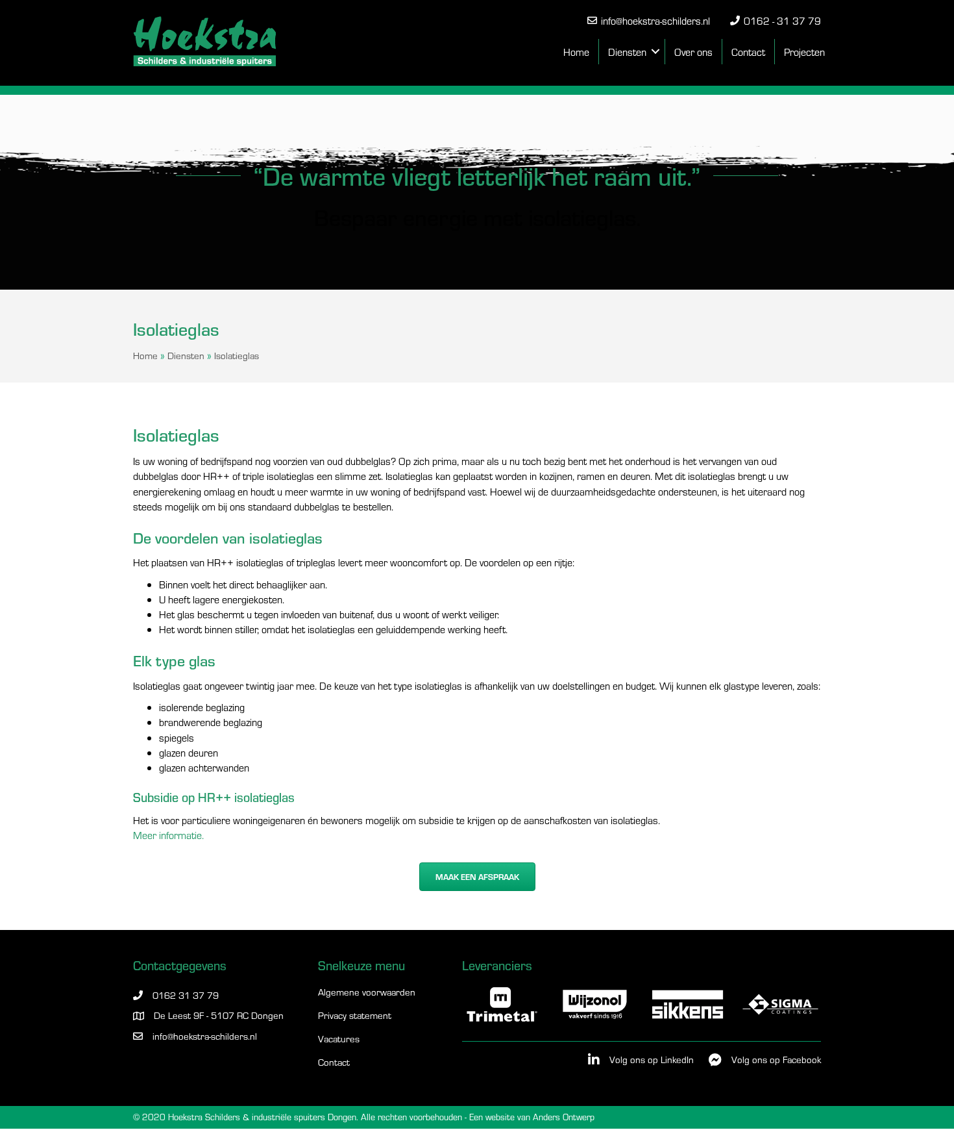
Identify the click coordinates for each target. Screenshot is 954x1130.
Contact (748, 51)
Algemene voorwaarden (366, 992)
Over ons (693, 51)
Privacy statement (354, 1016)
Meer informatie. (168, 835)
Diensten (627, 51)
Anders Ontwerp (563, 1117)
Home (576, 51)
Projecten (804, 51)
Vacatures (339, 1039)
